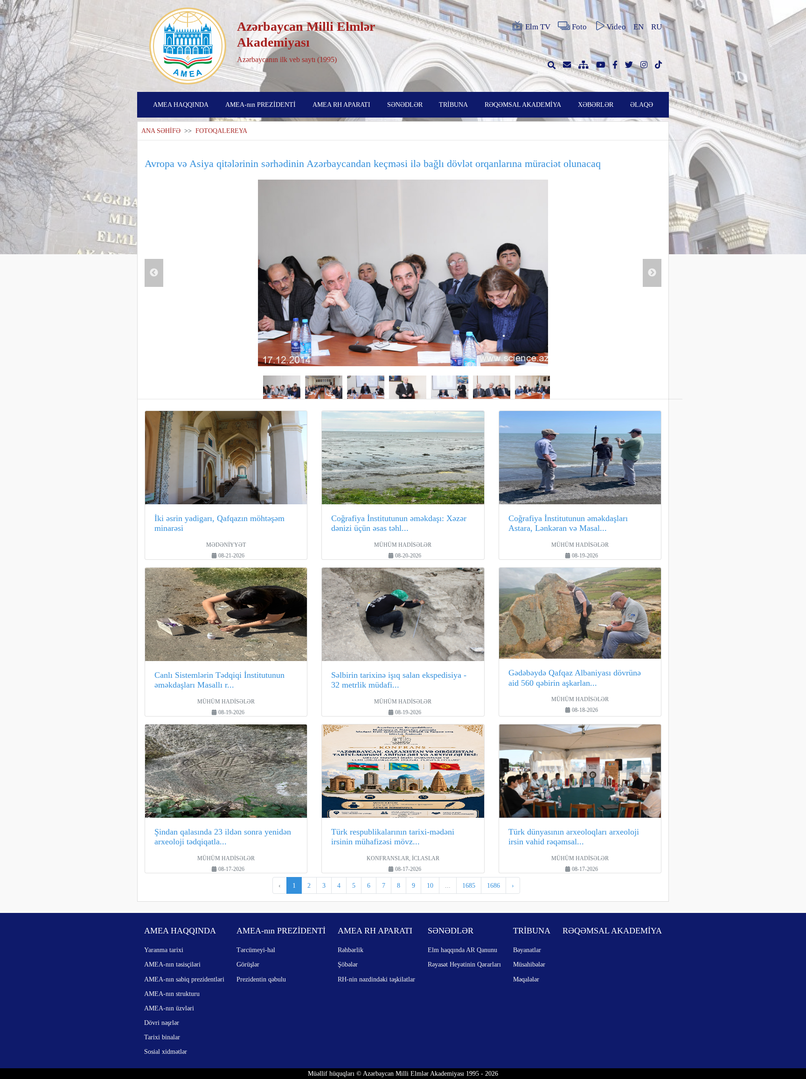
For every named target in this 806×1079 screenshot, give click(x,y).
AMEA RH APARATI (341, 104)
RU (656, 26)
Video (616, 26)
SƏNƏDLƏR (405, 104)
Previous (154, 273)
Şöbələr (348, 964)
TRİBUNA (453, 104)
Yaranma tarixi (163, 950)
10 (430, 885)
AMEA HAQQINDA (180, 104)
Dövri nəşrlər (161, 1022)
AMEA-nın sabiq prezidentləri (184, 979)
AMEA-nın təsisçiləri (172, 964)
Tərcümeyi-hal (255, 950)
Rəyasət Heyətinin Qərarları (464, 964)
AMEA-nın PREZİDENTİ (260, 104)
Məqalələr (526, 979)
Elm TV (537, 26)
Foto (579, 26)
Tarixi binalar (162, 1037)
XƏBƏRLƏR (595, 104)
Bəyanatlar (527, 950)
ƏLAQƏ (641, 104)
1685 (468, 885)
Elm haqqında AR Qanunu (462, 950)
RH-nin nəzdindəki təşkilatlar (376, 979)
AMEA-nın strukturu (172, 993)
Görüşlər (247, 964)
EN (638, 26)
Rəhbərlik (350, 950)
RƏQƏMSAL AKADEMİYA (523, 104)
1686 (493, 885)
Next (652, 273)
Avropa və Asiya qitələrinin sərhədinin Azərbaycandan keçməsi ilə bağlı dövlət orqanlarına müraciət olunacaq (373, 163)
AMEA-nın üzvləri (169, 1008)
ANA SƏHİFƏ (161, 130)
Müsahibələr (529, 964)
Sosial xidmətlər (165, 1051)
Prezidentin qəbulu (261, 979)
